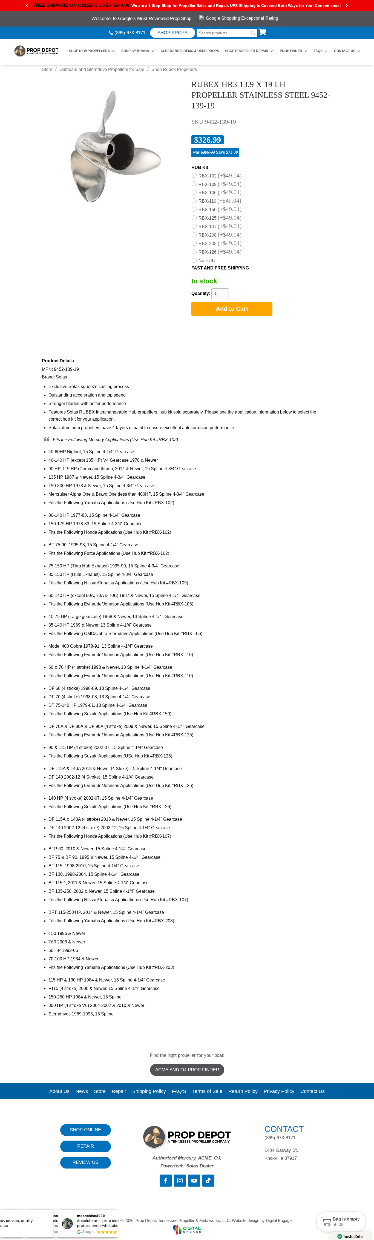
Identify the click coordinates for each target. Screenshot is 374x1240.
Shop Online (85, 1129)
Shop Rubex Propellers (174, 69)
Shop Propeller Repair (246, 51)
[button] (341, 1222)
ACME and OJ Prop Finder (187, 1069)
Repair (119, 1091)
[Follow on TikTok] (208, 1181)
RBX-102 (219, 176)
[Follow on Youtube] (194, 1181)
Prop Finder (291, 51)
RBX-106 (219, 192)
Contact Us (344, 51)
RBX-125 (219, 218)
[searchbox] (227, 33)
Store (47, 69)
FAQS (318, 51)
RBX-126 (219, 252)
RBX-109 (219, 184)
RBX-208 (219, 235)
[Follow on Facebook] (166, 1181)
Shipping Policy (149, 1091)
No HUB (206, 260)
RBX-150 (219, 209)
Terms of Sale (207, 1091)
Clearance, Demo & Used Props (190, 51)
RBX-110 (219, 201)
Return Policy (243, 1091)
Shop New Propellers (89, 51)
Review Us (85, 1162)
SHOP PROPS (172, 32)
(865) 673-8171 (129, 32)
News (82, 1091)
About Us (59, 1091)
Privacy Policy (279, 1091)
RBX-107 (219, 226)
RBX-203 (219, 243)
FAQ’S (179, 1091)
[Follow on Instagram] (180, 1181)
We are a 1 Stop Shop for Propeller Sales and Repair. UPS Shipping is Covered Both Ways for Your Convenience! (236, 5)
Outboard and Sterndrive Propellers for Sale (101, 69)
